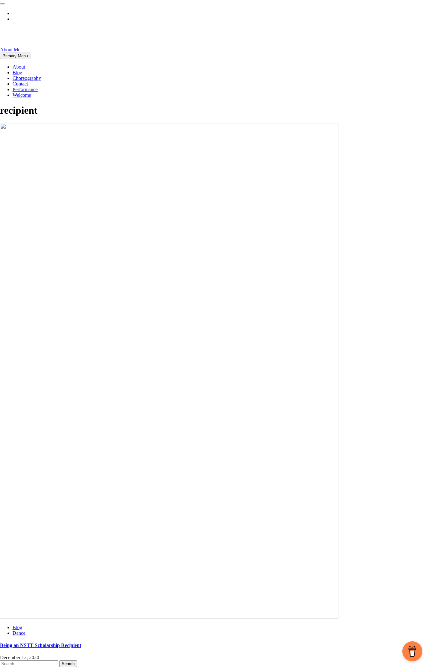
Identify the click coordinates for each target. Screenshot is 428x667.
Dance (19, 633)
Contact (20, 83)
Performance (25, 89)
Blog (17, 72)
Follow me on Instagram (37, 19)
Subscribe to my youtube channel (45, 13)
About (19, 67)
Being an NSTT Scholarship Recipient (40, 645)
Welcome (22, 95)
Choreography (27, 78)
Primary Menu (15, 56)
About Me (10, 49)
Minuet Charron (35, 34)
